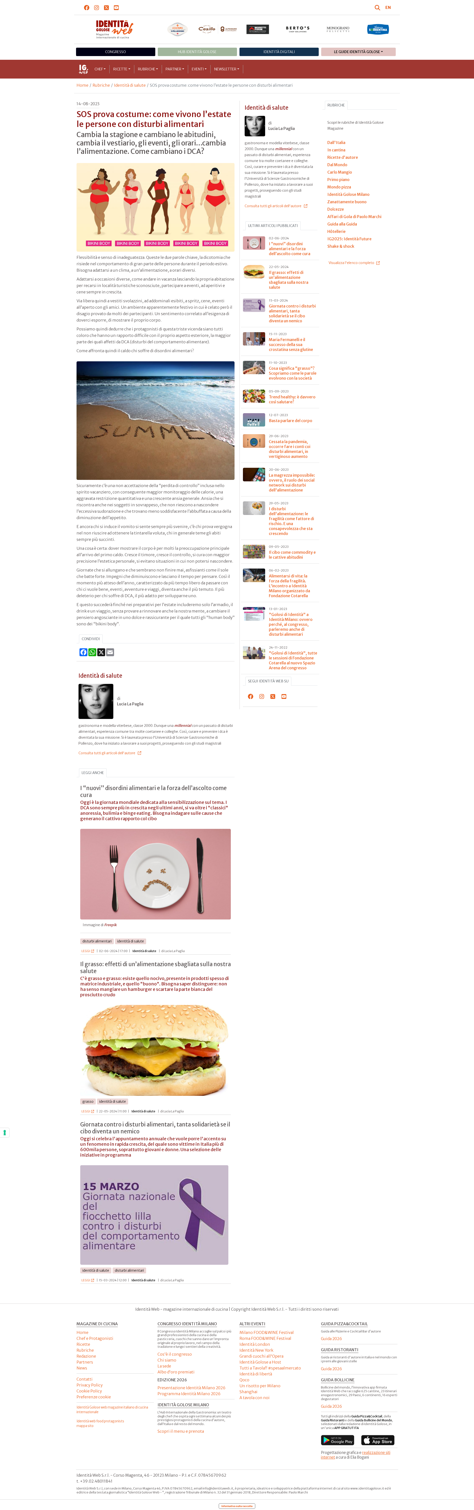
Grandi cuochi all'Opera (261, 1356)
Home (82, 85)
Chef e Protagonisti (95, 1338)
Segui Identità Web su (268, 681)
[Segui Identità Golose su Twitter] (106, 7)
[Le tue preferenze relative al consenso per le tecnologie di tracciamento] (4, 1132)
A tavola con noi (254, 1397)
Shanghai (248, 1391)
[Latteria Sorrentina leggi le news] (378, 29)
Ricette (120, 69)
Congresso (115, 52)
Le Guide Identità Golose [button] (357, 52)
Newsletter (225, 69)
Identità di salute (130, 85)
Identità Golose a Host (260, 1362)
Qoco (244, 1379)
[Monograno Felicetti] (338, 29)
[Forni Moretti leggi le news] (258, 29)
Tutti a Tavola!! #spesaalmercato (270, 1368)
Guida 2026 (331, 1338)
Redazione (86, 1356)
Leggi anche (93, 773)
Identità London (254, 1344)
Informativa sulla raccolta (237, 1506)
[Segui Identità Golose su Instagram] (96, 7)
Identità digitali (279, 52)
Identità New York (256, 1350)
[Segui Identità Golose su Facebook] (86, 7)
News (82, 1368)
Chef (99, 69)
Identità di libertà (255, 1373)
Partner (173, 69)
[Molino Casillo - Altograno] (218, 29)
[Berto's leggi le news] (298, 29)
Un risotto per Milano (259, 1385)
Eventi (198, 69)
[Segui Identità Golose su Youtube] (116, 7)
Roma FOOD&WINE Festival (265, 1338)
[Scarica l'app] (337, 1440)
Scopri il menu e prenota (181, 1431)
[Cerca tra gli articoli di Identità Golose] (378, 7)
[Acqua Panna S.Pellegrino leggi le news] (178, 29)
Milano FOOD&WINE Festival (266, 1332)
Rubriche (146, 69)
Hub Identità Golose (197, 52)
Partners (85, 1362)
